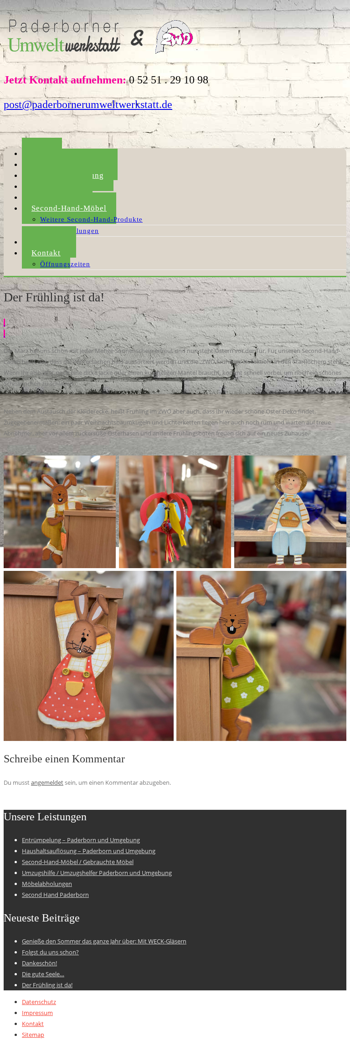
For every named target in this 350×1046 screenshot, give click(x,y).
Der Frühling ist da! (47, 985)
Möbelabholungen (47, 884)
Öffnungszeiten (65, 264)
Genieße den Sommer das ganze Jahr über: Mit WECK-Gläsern (104, 941)
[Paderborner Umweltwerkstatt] (102, 56)
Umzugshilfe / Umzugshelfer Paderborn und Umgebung (97, 873)
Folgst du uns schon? (50, 952)
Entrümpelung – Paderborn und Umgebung (81, 840)
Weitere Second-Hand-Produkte (91, 219)
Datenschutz (39, 1002)
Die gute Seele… (43, 974)
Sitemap (33, 1034)
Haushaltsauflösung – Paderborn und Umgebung (88, 851)
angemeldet (47, 782)
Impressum (37, 1013)
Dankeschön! (39, 963)
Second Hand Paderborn (55, 895)
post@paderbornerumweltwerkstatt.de (88, 104)
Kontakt (46, 253)
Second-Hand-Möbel (69, 208)
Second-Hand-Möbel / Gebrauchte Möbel (78, 862)
